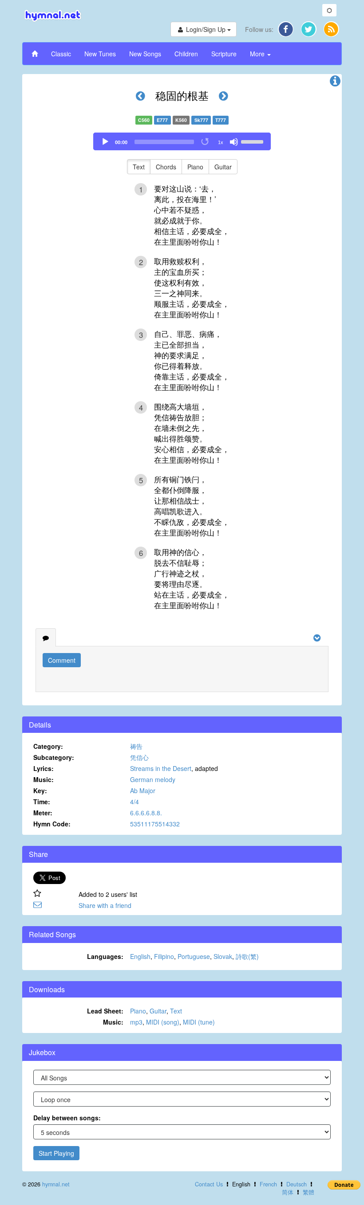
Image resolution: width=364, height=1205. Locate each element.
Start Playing (56, 1153)
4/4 (134, 801)
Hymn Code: (52, 823)
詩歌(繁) (247, 956)
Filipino (164, 956)
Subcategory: (53, 757)
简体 (287, 1192)
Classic (61, 53)
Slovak (223, 956)
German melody (152, 779)
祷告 (136, 746)
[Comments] (46, 637)
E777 (162, 120)
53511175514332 (155, 823)
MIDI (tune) (199, 1021)
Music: (43, 779)
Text (139, 166)
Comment (61, 660)
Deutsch (296, 1184)
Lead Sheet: (105, 1010)
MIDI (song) (162, 1021)
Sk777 (201, 120)
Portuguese (194, 956)
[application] (182, 141)
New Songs (145, 53)
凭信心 (139, 757)
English (140, 956)
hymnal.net (56, 1184)
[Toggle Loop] (205, 141)
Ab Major (142, 790)
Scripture (224, 53)
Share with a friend (105, 905)
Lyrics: (43, 768)
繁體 (308, 1192)
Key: (40, 790)
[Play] (105, 141)
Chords (166, 166)
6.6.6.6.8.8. (146, 812)
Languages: (105, 956)
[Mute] (233, 141)
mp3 (136, 1021)
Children (186, 53)
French (268, 1184)
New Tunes (100, 53)
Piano (195, 166)
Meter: (42, 812)
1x (220, 142)
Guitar (223, 166)
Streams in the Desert (160, 768)
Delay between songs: (67, 1117)
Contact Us (209, 1184)
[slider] (253, 141)
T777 (220, 120)
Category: (48, 746)
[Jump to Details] (335, 82)
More (258, 53)
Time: (41, 801)
